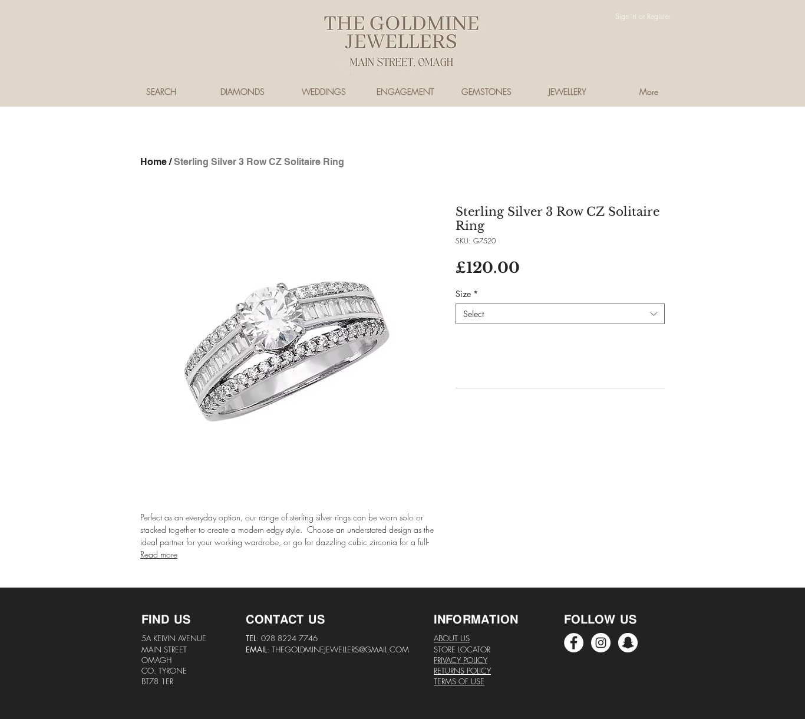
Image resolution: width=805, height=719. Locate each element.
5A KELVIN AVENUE (173, 638)
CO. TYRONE (164, 670)
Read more (158, 554)
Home (153, 161)
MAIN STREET (164, 649)
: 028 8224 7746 (287, 638)
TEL (251, 638)
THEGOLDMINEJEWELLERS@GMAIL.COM (340, 649)
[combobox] (560, 314)
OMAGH (156, 660)
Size (467, 294)
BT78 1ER (157, 681)
